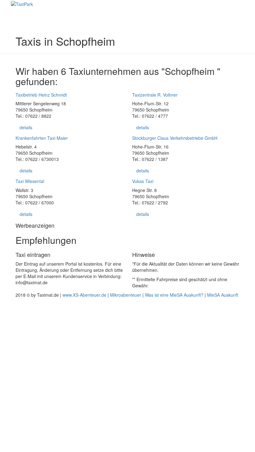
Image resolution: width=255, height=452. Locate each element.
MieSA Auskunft (222, 295)
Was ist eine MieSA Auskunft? (174, 295)
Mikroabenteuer (125, 295)
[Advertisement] (127, 374)
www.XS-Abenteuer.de (84, 295)
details (26, 127)
